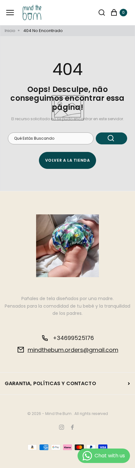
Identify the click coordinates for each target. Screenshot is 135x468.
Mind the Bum (58, 414)
